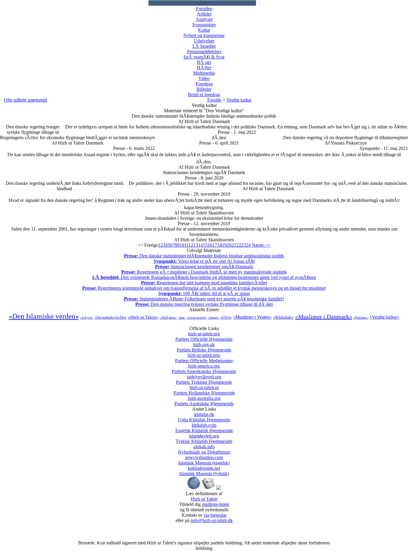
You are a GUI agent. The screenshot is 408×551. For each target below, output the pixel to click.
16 (210, 245)
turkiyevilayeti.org (204, 379)
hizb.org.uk (204, 347)
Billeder (204, 89)
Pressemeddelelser (204, 51)
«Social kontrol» (197, 317)
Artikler (204, 13)
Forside (214, 99)
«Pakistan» (360, 317)
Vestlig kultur (238, 99)
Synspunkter (204, 24)
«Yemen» (213, 317)
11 (186, 245)
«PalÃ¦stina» (168, 317)
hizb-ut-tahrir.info (204, 358)
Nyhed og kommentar (204, 35)
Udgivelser (204, 40)
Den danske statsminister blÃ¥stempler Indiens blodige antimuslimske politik (204, 255)
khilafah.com (204, 428)
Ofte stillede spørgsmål (25, 99)
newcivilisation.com (204, 460)
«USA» (226, 317)
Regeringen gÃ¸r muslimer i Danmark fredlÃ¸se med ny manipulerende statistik (204, 271)
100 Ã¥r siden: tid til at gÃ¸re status (204, 293)
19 (224, 245)
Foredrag (204, 83)
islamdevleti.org (204, 438)
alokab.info (204, 449)
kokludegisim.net (204, 471)
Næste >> (261, 245)
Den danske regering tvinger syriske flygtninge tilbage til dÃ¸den (204, 304)
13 (195, 245)
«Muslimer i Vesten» (252, 317)
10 (182, 245)
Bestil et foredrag (204, 94)
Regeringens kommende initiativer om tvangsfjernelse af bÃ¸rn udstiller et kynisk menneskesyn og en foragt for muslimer (204, 288)
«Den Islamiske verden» (44, 316)
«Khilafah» (283, 317)
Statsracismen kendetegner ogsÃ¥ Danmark (204, 266)
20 (229, 245)
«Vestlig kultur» (384, 317)
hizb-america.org (204, 368)
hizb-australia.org (204, 401)
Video (204, 78)
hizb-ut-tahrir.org (204, 336)
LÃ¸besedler (204, 46)
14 (200, 245)
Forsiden (204, 8)
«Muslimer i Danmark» (323, 316)
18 (219, 245)
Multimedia (204, 73)
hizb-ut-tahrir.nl (204, 390)
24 (248, 245)
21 (233, 245)
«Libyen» (86, 317)
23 (243, 245)
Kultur (204, 30)
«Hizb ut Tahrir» (143, 317)
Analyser (204, 19)
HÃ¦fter (204, 67)
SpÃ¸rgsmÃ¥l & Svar (204, 56)
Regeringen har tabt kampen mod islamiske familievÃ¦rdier (204, 282)
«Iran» (181, 317)
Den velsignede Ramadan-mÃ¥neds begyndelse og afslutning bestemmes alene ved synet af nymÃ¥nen (204, 277)
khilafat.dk (204, 417)
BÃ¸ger (204, 62)
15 (205, 245)
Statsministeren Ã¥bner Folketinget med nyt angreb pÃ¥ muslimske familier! (204, 298)
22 (238, 245)
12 (190, 245)
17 (214, 245)
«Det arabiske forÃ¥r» (111, 317)
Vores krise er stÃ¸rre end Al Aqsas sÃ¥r (204, 261)
